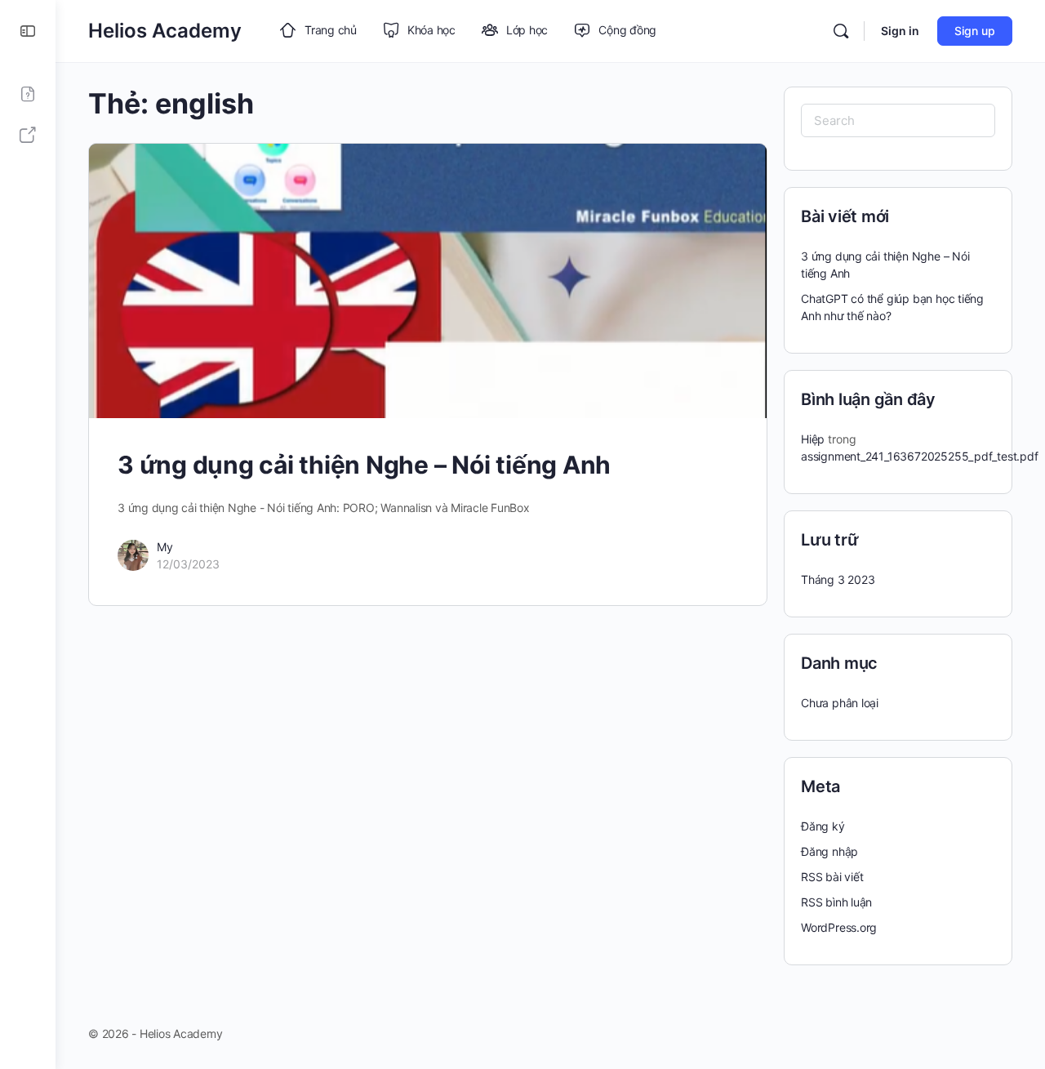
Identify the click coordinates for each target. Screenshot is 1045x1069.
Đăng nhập (829, 851)
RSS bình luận (836, 902)
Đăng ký (823, 826)
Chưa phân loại (839, 703)
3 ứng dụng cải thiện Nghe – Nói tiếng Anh (364, 464)
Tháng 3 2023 (837, 579)
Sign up (974, 31)
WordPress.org (839, 927)
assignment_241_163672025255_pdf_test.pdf (919, 456)
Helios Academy (165, 30)
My (165, 547)
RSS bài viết (832, 877)
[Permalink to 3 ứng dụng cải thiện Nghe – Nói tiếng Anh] (428, 281)
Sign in (900, 31)
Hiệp (813, 439)
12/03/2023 (188, 564)
